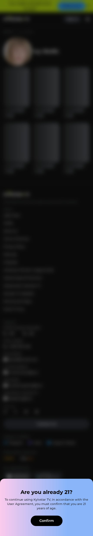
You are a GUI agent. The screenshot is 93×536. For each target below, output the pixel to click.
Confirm (46, 521)
